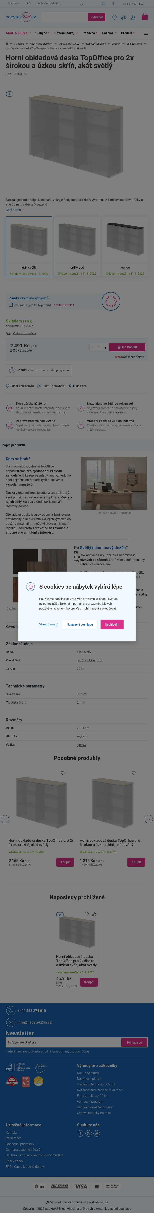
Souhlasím (110, 624)
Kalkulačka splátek (132, 357)
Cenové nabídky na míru (93, 1113)
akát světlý (83, 652)
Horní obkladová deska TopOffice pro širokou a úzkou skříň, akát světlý (37, 842)
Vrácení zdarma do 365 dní (95, 1084)
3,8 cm (80, 745)
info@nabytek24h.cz (33, 1022)
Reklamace (11, 3)
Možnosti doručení (22, 333)
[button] (40, 858)
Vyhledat (95, 17)
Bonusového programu (52, 370)
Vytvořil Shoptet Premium (66, 1202)
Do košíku (128, 347)
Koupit (87, 982)
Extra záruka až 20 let (29, 403)
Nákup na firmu (86, 1073)
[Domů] (5, 44)
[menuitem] (15, 33)
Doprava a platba (88, 1079)
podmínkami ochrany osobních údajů (64, 1051)
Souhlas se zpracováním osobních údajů (33, 1155)
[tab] (13, 445)
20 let (79, 669)
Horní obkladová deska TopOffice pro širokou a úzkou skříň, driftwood (108, 842)
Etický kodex (13, 1161)
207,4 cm (82, 728)
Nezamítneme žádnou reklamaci (108, 403)
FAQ (26, 3)
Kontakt (9, 1132)
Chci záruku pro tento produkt (42, 305)
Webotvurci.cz (97, 1202)
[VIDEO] (75, 931)
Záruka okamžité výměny (93, 1107)
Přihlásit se (133, 1042)
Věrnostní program (89, 1102)
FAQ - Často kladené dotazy (23, 1167)
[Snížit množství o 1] (91, 347)
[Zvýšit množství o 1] (104, 347)
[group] (40, 819)
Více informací (47, 624)
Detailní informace (75, 210)
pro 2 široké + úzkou (89, 660)
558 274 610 (30, 1010)
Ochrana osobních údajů (21, 1150)
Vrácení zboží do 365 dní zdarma (109, 421)
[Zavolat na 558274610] (129, 4)
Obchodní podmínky (47, 3)
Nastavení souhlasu (78, 624)
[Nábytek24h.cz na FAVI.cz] (10, 1083)
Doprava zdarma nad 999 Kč (34, 421)
